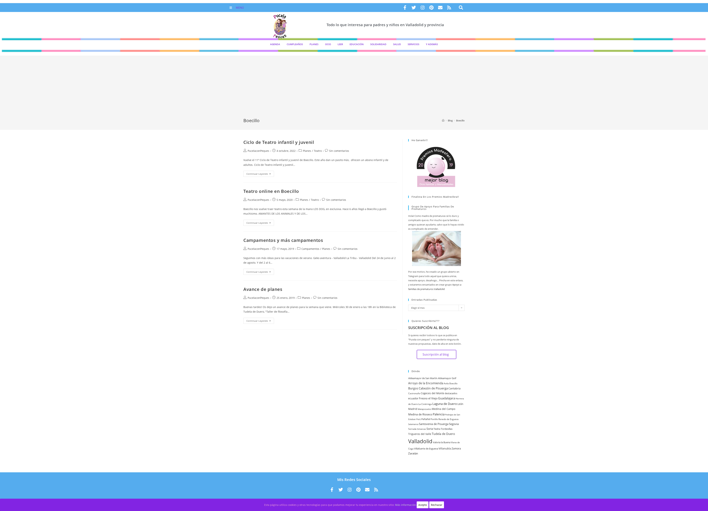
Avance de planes (262, 289)
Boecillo (453, 383)
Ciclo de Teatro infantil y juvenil (278, 142)
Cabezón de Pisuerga (433, 388)
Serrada (412, 428)
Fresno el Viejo (428, 398)
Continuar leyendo (260, 173)
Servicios (413, 44)
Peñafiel (425, 419)
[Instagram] (422, 7)
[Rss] (449, 7)
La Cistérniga (425, 404)
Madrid (412, 409)
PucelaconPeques (258, 151)
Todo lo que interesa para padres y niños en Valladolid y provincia (385, 24)
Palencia (439, 414)
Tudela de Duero (443, 434)
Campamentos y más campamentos (283, 240)
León (460, 404)
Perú (418, 419)
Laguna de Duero (444, 403)
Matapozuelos (424, 409)
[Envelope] (440, 7)
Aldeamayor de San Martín (422, 378)
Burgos (413, 388)
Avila (446, 383)
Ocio (328, 44)
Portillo (434, 419)
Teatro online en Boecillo (271, 191)
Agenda (275, 44)
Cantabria (454, 388)
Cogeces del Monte (432, 393)
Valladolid (420, 441)
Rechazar (436, 505)
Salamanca (413, 424)
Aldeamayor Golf (447, 378)
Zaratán (413, 453)
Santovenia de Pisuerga (433, 424)
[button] (460, 7)
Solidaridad (378, 44)
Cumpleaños (295, 44)
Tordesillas (446, 428)
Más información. (406, 505)
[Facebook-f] (404, 7)
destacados (451, 393)
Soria (429, 428)
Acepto (422, 505)
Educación (357, 44)
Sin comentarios (339, 151)
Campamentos (310, 249)
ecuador (413, 398)
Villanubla (445, 448)
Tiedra (436, 428)
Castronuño (414, 393)
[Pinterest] (431, 7)
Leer (340, 44)
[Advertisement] (354, 90)
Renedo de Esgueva (448, 419)
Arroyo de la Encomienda (425, 383)
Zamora (456, 448)
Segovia (454, 424)
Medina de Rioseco (420, 414)
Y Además (432, 44)
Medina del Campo (443, 409)
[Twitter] (413, 7)
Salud (397, 44)
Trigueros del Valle (419, 434)
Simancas (421, 429)
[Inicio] (443, 120)
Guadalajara (446, 398)
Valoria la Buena (441, 442)
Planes (314, 44)
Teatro (318, 151)
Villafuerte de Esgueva (426, 448)
